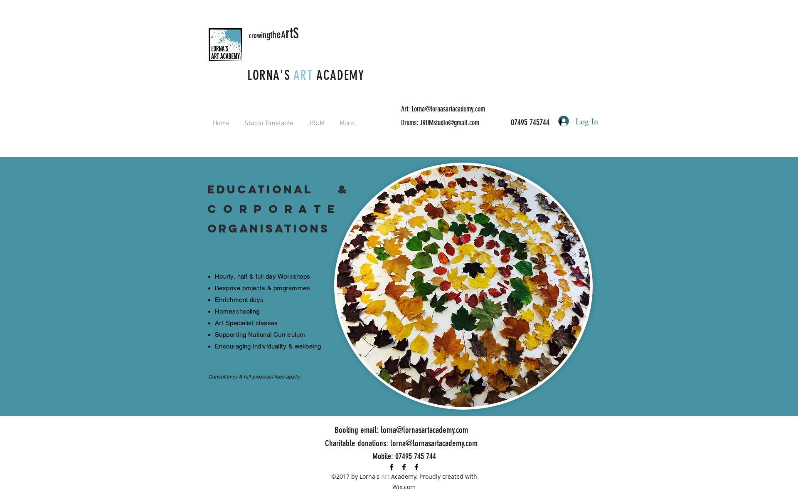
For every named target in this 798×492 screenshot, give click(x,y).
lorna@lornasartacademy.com (424, 430)
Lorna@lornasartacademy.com (448, 109)
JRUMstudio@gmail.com (449, 122)
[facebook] (561, 122)
